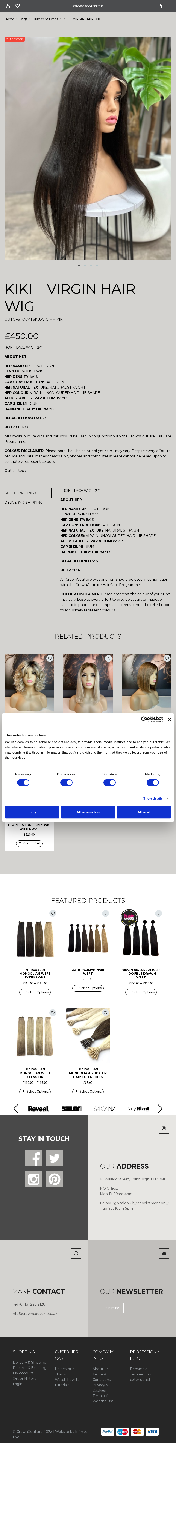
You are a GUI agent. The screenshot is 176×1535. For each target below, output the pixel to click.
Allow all (144, 812)
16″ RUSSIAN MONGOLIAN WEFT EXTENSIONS (35, 973)
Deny (32, 812)
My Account (23, 1373)
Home (9, 19)
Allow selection (88, 812)
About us (100, 1369)
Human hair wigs (45, 19)
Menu (168, 6)
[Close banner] (169, 719)
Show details (153, 798)
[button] (79, 265)
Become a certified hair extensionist (141, 1374)
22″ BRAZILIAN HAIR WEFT (88, 971)
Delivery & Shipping (29, 1362)
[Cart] (159, 6)
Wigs (23, 19)
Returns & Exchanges (31, 1368)
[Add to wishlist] (49, 658)
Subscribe (112, 1308)
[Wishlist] (17, 6)
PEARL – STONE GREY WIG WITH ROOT (29, 827)
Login (17, 1384)
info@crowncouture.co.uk (35, 1314)
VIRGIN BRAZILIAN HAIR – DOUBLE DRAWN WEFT (141, 973)
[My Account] (8, 6)
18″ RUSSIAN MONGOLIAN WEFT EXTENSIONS (35, 1073)
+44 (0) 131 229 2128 (29, 1304)
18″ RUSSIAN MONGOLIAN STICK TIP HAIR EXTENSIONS (88, 1073)
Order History (24, 1379)
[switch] (66, 782)
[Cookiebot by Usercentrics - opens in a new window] (144, 719)
